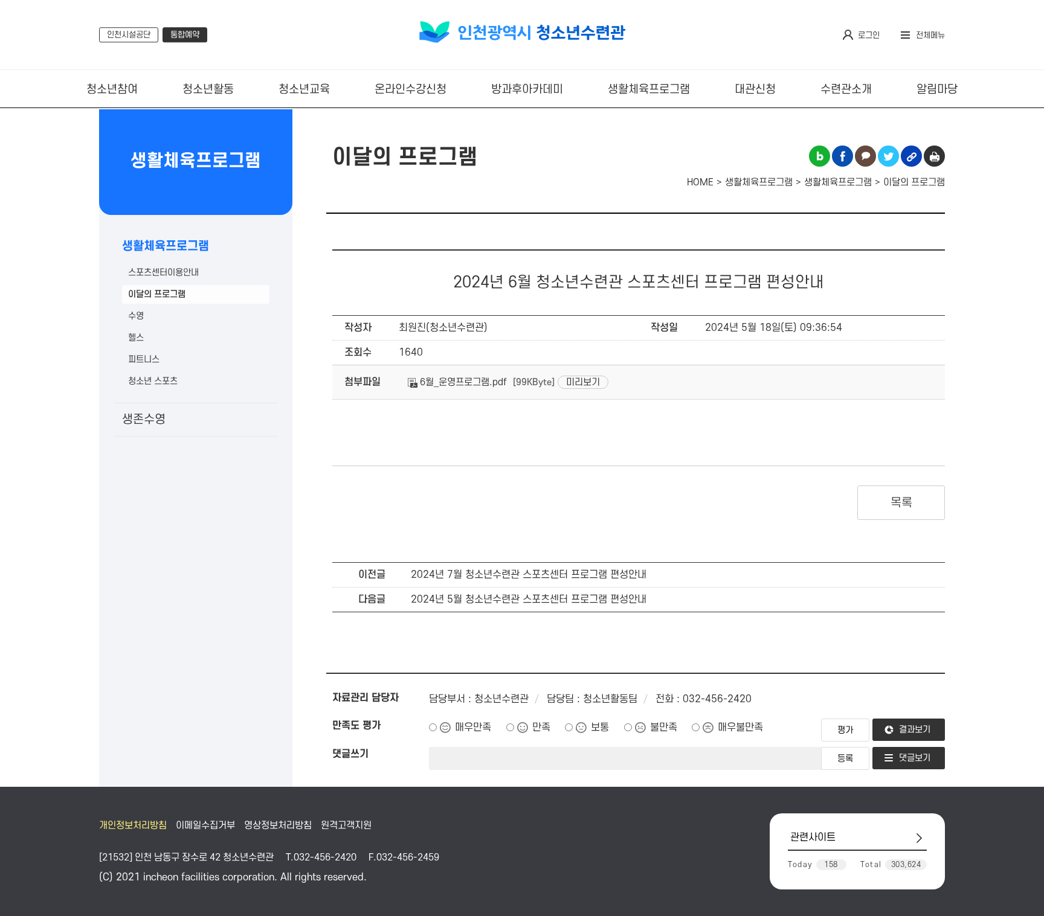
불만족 (663, 727)
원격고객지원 (346, 825)
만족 (541, 727)
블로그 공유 (819, 156)
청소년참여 (112, 89)
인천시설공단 (128, 34)
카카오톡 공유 (865, 156)
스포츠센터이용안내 (163, 272)
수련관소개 (846, 89)
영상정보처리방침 (278, 825)
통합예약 (184, 34)
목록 (901, 503)
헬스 (136, 338)
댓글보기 (914, 758)
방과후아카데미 (527, 89)
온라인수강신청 (410, 89)
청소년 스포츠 (153, 381)
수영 (136, 316)
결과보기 (914, 730)
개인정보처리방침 (133, 825)
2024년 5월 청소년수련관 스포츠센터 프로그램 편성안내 (528, 599)
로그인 (869, 35)
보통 (600, 727)
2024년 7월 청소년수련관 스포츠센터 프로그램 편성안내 (528, 574)
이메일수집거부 (205, 825)
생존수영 (144, 419)
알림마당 (937, 89)
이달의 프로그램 (156, 294)
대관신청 (755, 89)
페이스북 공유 (842, 156)
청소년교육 (304, 89)
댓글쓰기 (350, 754)
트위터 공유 (888, 156)
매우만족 (473, 727)
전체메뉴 (930, 35)
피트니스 (144, 359)
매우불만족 (740, 727)
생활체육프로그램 (649, 89)
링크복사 (911, 156)
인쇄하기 (934, 156)
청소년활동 (208, 89)
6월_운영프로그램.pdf (462, 382)
